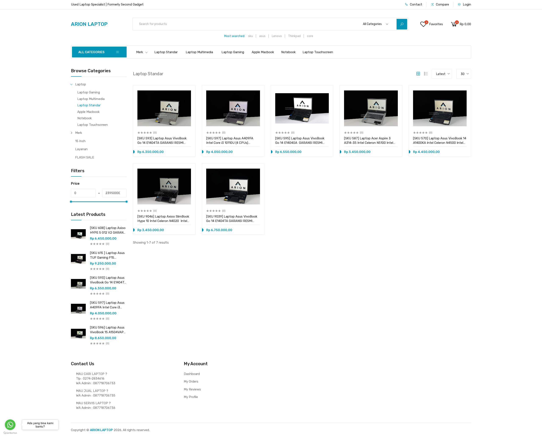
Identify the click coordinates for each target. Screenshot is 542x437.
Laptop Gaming (232, 52)
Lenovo (277, 36)
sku (250, 36)
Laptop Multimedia (199, 52)
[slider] (70, 201)
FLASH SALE (84, 157)
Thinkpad (294, 36)
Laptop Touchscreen (318, 52)
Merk (139, 52)
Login (466, 4)
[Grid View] (418, 73)
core (310, 36)
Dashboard (192, 374)
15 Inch (80, 141)
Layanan (81, 149)
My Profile (191, 397)
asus (262, 36)
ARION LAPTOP (101, 430)
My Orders (191, 381)
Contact (415, 4)
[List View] (426, 73)
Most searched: (234, 36)
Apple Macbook (263, 52)
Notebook (288, 52)
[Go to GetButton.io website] (10, 432)
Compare (442, 4)
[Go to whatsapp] (10, 424)
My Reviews (192, 389)
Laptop (80, 84)
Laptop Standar (166, 52)
